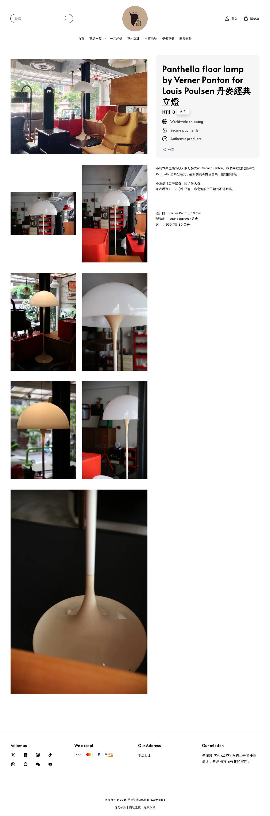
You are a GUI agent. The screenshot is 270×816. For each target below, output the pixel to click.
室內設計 (133, 38)
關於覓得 (186, 38)
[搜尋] (66, 18)
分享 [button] (171, 150)
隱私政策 (135, 807)
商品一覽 (95, 38)
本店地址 (151, 38)
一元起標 (116, 38)
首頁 (81, 38)
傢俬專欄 (168, 38)
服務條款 (120, 807)
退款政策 (149, 807)
